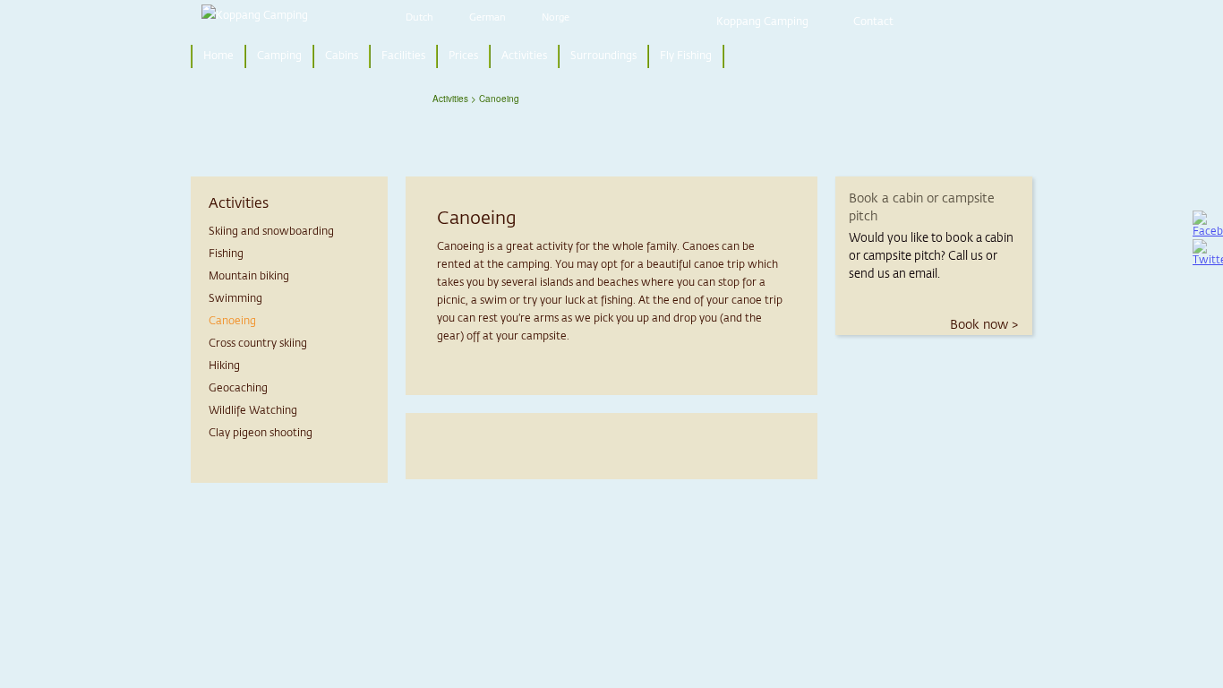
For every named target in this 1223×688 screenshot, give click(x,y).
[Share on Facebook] (1208, 225)
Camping (279, 56)
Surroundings (603, 56)
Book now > (984, 325)
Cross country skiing (258, 344)
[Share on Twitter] (1208, 253)
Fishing (226, 254)
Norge (555, 17)
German (487, 17)
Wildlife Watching (253, 411)
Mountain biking (249, 276)
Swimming (235, 299)
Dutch (419, 17)
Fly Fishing (686, 56)
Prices (463, 56)
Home (218, 56)
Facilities (403, 56)
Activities (524, 56)
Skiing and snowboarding (271, 232)
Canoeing (232, 321)
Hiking (224, 366)
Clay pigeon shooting (260, 433)
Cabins (341, 56)
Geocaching (238, 388)
